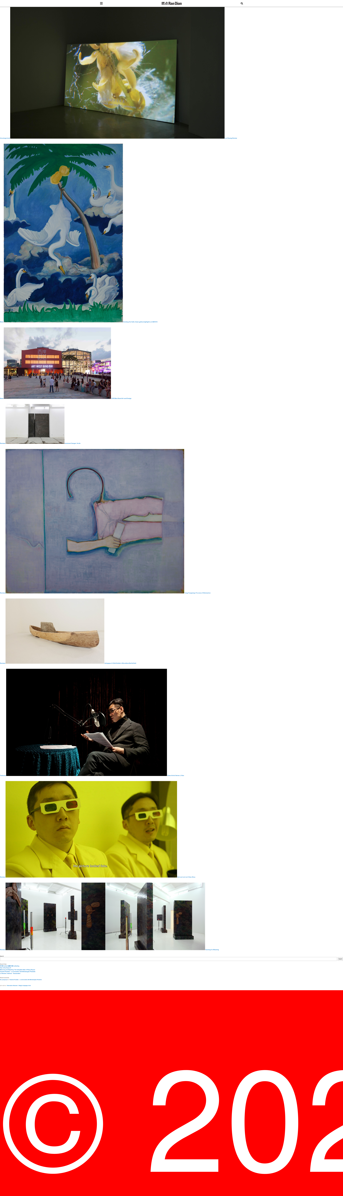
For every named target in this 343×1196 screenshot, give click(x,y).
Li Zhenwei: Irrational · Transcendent (10, 973)
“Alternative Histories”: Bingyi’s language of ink (19, 985)
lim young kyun (4, 979)
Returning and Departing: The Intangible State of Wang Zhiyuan (17, 969)
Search (2, 956)
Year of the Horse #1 (5, 968)
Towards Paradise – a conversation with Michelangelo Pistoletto (17, 971)
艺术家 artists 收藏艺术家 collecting (9, 966)
